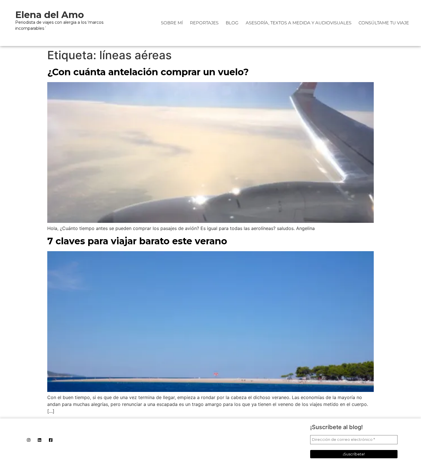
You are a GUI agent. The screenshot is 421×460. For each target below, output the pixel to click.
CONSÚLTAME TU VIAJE (384, 22)
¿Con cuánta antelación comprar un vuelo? (148, 72)
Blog (232, 22)
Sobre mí (172, 22)
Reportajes (204, 22)
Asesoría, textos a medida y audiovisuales (298, 22)
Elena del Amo (49, 14)
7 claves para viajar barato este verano (137, 241)
